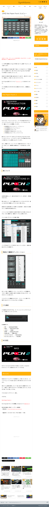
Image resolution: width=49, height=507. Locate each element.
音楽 (25, 6)
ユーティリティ (41, 88)
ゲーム (41, 85)
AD (41, 67)
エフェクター (9, 7)
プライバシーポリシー (6, 505)
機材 (14, 6)
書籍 (30, 6)
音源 (4, 6)
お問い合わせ (45, 7)
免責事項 (13, 505)
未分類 (41, 97)
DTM (19, 6)
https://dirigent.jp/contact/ (15, 409)
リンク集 (41, 91)
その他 (35, 6)
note (36, 33)
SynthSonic (24, 2)
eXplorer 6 (18, 81)
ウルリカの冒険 (40, 7)
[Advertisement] (11, 49)
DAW (41, 70)
